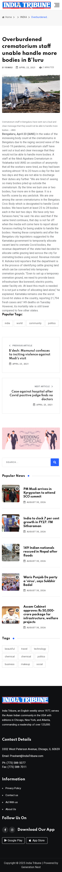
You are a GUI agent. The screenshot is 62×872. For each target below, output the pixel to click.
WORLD (20, 323)
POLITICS (52, 323)
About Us (11, 809)
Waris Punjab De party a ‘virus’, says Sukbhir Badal (40, 581)
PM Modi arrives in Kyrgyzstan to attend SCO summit (39, 493)
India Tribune (33, 863)
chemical (10, 656)
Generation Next (31, 867)
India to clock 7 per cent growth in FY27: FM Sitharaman (41, 522)
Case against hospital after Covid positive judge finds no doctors (31, 395)
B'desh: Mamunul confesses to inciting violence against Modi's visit (29, 354)
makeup (25, 664)
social (40, 664)
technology (40, 648)
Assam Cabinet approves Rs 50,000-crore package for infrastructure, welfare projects (40, 614)
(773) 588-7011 (17, 767)
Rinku (8, 67)
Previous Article (22, 345)
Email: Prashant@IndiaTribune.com (22, 756)
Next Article (42, 386)
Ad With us (12, 802)
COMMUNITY (35, 323)
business (9, 664)
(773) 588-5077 (16, 762)
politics (41, 656)
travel (24, 648)
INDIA (23, 17)
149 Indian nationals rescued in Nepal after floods (40, 551)
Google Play (14, 840)
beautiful (10, 648)
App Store (38, 840)
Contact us (12, 795)
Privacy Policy (13, 788)
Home (8, 17)
